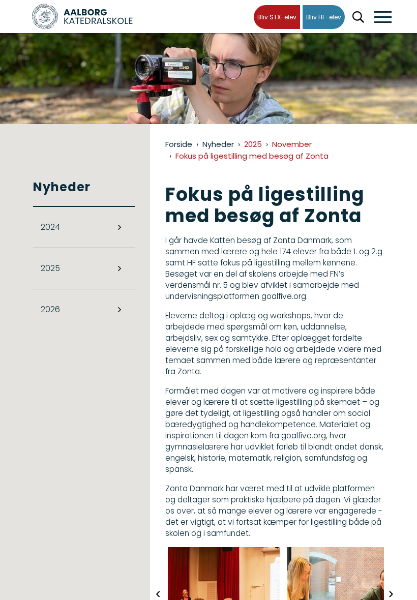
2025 (50, 268)
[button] (383, 17)
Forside (178, 144)
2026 (50, 309)
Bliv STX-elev (276, 17)
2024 (50, 227)
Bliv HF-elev (323, 17)
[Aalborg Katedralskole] (82, 17)
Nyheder (218, 144)
